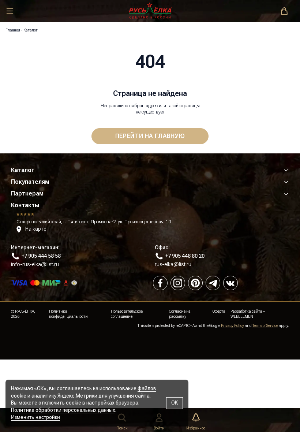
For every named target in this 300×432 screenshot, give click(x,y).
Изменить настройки (35, 417)
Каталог (22, 170)
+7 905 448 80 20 (185, 256)
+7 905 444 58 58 (41, 256)
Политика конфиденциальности (68, 314)
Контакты (25, 205)
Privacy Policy (232, 326)
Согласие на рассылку (180, 314)
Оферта (219, 311)
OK (174, 403)
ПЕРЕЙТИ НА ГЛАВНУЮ (150, 136)
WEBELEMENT (242, 316)
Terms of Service (265, 326)
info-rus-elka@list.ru (35, 264)
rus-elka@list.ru (173, 264)
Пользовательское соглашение (127, 314)
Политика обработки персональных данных (63, 410)
